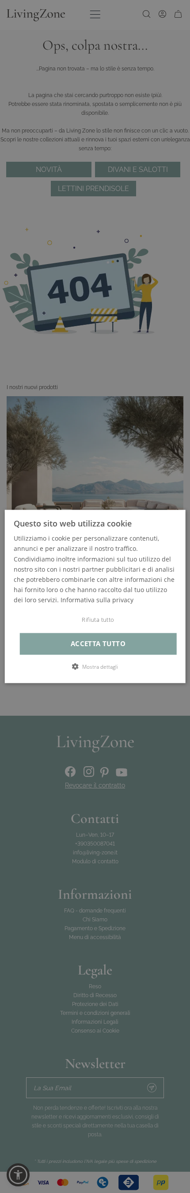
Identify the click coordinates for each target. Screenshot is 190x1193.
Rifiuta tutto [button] (98, 620)
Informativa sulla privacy (97, 600)
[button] (95, 667)
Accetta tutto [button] (98, 643)
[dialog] (95, 596)
